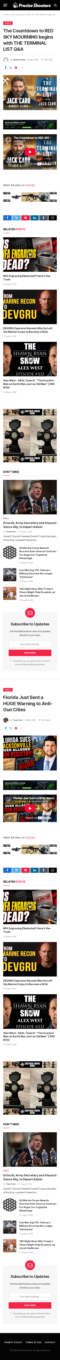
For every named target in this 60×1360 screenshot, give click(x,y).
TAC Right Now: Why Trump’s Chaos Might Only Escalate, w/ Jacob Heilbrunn (37, 592)
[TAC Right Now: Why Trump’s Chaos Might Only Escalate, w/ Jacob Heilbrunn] (9, 593)
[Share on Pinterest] (15, 67)
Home (6, 14)
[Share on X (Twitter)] (10, 67)
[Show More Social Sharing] (22, 67)
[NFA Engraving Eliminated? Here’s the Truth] (30, 254)
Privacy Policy (28, 664)
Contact (50, 1342)
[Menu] (5, 5)
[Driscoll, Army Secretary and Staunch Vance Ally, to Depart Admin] (30, 497)
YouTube (30, 185)
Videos (7, 23)
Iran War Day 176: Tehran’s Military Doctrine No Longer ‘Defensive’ (36, 574)
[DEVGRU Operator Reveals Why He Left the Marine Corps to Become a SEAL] (30, 307)
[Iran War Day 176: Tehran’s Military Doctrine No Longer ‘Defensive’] (9, 574)
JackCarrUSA (19, 60)
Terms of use (33, 1342)
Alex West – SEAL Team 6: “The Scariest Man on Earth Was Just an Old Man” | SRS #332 (29, 384)
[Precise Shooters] (31, 5)
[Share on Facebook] (5, 67)
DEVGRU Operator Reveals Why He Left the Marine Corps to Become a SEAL (27, 330)
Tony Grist (18, 720)
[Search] (55, 5)
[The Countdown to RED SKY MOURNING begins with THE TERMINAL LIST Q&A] (30, 92)
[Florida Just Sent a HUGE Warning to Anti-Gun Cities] (30, 753)
